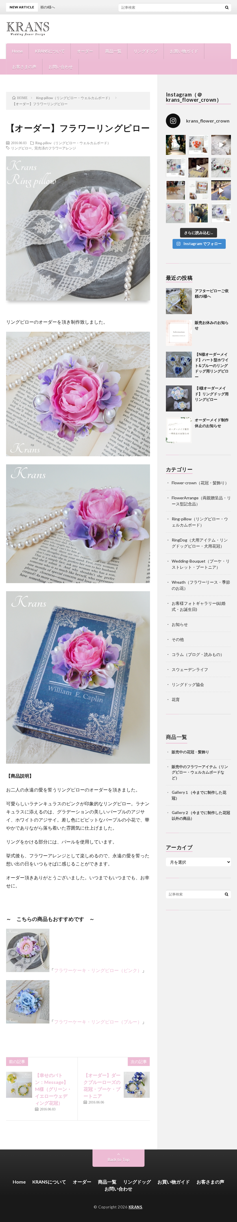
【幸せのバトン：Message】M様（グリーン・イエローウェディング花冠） (53, 1089)
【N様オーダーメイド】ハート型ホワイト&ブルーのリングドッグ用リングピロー (212, 365)
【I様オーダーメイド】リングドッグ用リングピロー (212, 394)
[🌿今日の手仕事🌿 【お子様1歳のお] (176, 213)
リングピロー (21, 148)
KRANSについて (50, 51)
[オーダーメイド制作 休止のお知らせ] (179, 430)
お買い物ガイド (184, 51)
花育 (176, 699)
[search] (227, 7)
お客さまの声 (24, 66)
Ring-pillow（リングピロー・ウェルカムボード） (73, 142)
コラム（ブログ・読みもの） (198, 654)
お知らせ (180, 624)
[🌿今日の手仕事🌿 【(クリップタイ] (198, 145)
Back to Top (118, 1159)
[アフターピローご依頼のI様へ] (179, 301)
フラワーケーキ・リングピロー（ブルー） (98, 1021)
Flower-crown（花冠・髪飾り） (200, 482)
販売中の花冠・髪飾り (190, 752)
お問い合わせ (61, 66)
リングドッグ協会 (188, 684)
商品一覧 (113, 51)
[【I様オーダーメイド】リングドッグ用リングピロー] (179, 398)
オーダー (85, 51)
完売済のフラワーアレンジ (55, 148)
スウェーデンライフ (190, 669)
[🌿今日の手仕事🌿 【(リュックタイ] (221, 168)
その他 (178, 639)
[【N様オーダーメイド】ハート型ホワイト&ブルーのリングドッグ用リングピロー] (179, 365)
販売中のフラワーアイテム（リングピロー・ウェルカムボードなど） (200, 772)
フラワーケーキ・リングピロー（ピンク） (98, 970)
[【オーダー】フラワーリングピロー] (78, 454)
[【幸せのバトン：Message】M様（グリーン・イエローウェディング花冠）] (19, 1085)
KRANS (135, 1207)
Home (17, 51)
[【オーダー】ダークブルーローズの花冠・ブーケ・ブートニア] (137, 1085)
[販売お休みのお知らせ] (179, 333)
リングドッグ (146, 51)
